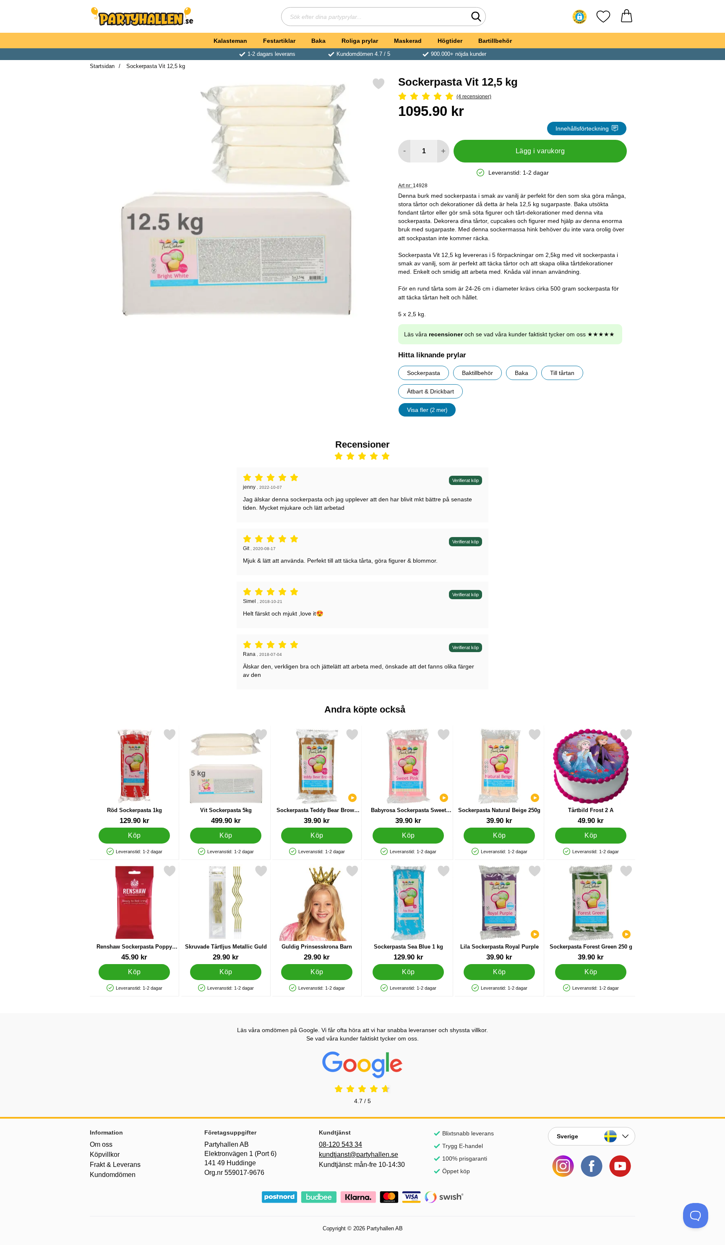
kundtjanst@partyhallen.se (358, 1154)
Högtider (450, 40)
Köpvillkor (105, 1154)
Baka (318, 40)
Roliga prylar (360, 40)
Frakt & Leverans (115, 1164)
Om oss (101, 1144)
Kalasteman (230, 40)
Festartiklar (279, 40)
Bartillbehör (495, 40)
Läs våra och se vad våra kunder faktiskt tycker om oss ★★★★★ (509, 334)
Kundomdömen (113, 1174)
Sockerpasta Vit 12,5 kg (155, 66)
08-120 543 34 (340, 1144)
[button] (579, 17)
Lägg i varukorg (540, 151)
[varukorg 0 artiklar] (626, 16)
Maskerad (408, 40)
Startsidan (102, 66)
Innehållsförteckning (582, 128)
